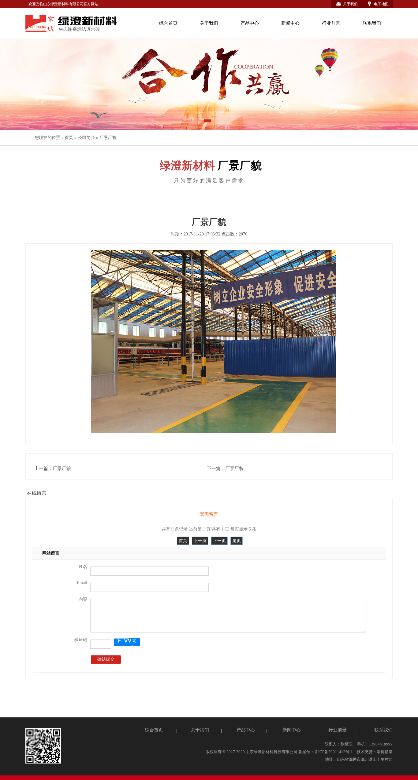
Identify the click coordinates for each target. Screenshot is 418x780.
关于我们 (350, 4)
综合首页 (168, 23)
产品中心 (250, 23)
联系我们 (372, 23)
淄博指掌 (385, 751)
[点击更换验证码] (127, 642)
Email (82, 582)
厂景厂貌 (108, 137)
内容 (83, 599)
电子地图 (381, 4)
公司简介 (86, 137)
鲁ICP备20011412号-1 (333, 751)
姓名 (83, 566)
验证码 (80, 639)
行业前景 (331, 23)
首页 (69, 137)
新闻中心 (290, 23)
